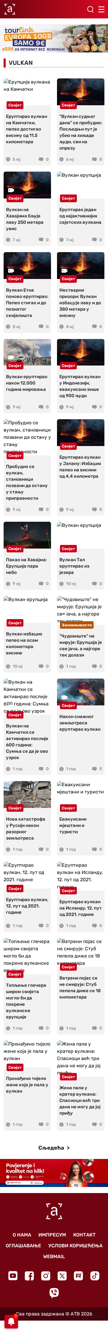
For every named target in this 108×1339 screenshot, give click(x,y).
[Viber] (54, 1293)
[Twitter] (62, 1275)
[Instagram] (45, 1275)
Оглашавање (23, 1246)
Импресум (52, 1235)
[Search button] (90, 9)
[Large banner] (54, 38)
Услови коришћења (75, 1246)
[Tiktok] (95, 1275)
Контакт (84, 1235)
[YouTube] (12, 1275)
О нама (22, 1235)
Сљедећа (51, 1147)
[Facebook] (29, 1275)
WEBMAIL (54, 1256)
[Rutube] (78, 1275)
